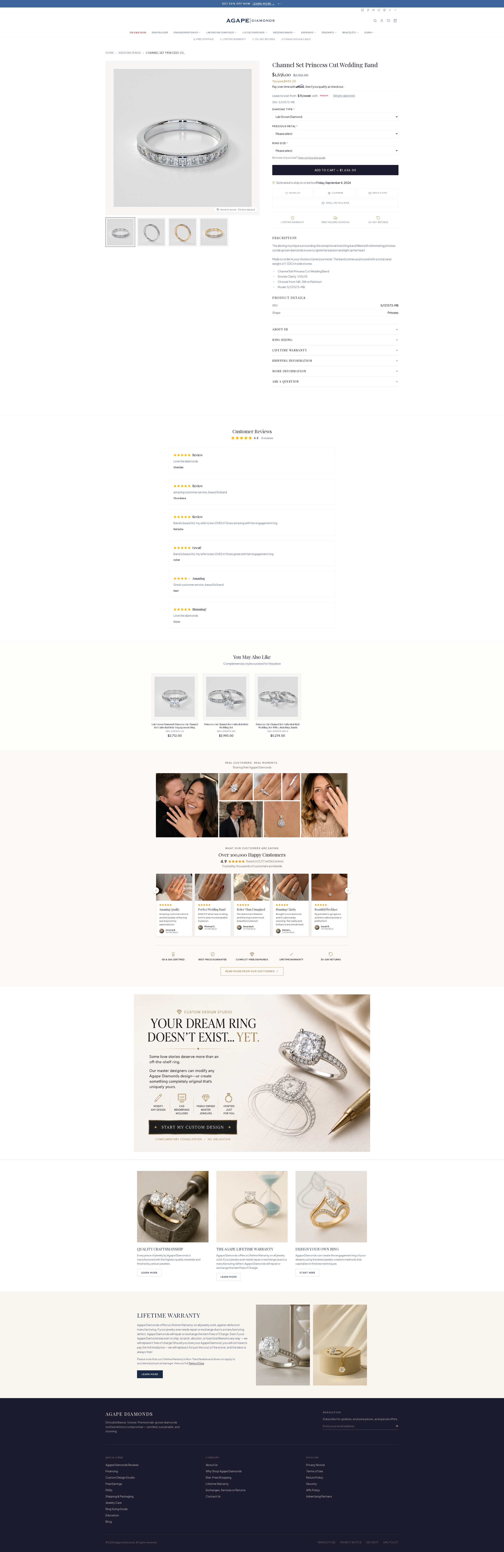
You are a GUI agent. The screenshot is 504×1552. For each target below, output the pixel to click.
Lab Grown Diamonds (220, 32)
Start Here (307, 1272)
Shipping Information (292, 361)
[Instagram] (362, 10)
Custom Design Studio (120, 1477)
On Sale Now (138, 32)
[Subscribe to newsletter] (396, 1426)
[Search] (375, 20)
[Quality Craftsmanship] (172, 1206)
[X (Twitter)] (379, 10)
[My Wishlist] (388, 20)
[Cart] (395, 20)
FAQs (109, 1490)
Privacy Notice (315, 1465)
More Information (289, 371)
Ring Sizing (282, 340)
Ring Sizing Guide (117, 1509)
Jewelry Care (114, 1502)
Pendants (328, 32)
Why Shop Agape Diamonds (224, 1471)
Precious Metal (285, 126)
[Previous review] (156, 890)
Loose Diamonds (254, 32)
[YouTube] (373, 10)
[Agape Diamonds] (250, 20)
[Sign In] (382, 20)
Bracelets (349, 32)
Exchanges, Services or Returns (226, 1490)
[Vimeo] (395, 10)
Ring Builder (160, 32)
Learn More (149, 1272)
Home (110, 52)
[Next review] (348, 890)
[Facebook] (368, 10)
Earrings (307, 32)
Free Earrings (114, 1483)
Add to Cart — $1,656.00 (335, 170)
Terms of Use (196, 1363)
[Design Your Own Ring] (331, 1206)
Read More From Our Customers (250, 971)
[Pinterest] (384, 10)
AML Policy (313, 1490)
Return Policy (314, 1477)
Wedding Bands (283, 32)
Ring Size (280, 143)
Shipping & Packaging (119, 1496)
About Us (280, 329)
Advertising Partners (319, 1496)
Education (112, 1515)
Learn (368, 32)
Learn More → (273, 3)
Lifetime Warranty (289, 350)
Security (311, 1483)
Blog (109, 1521)
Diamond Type (283, 109)
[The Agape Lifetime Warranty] (252, 1206)
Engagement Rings (186, 32)
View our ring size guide (311, 157)
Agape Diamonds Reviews (122, 1465)
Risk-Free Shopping (218, 1477)
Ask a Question (285, 381)
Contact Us (213, 1496)
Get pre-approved (344, 95)
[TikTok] (390, 10)
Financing (112, 1471)
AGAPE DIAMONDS (129, 1414)
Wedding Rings (130, 52)
